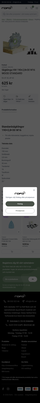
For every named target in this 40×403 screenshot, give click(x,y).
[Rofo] (20, 192)
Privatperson (20, 211)
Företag (20, 204)
